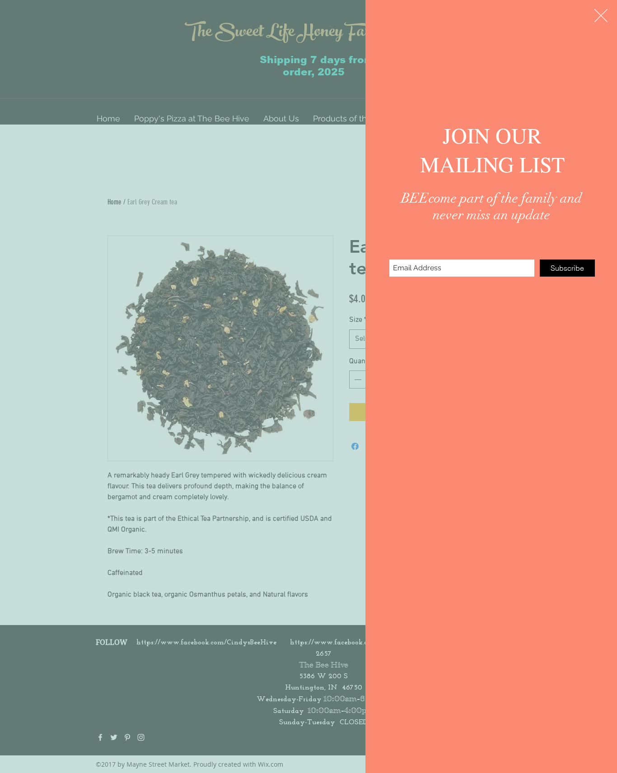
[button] (601, 15)
